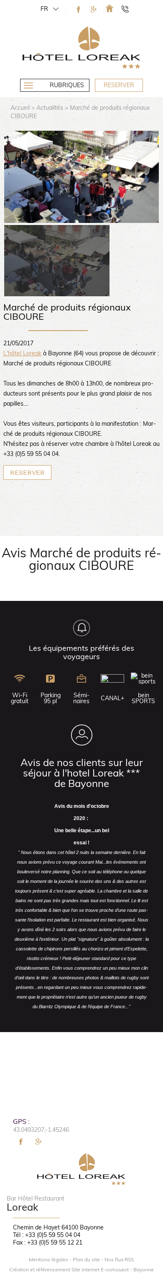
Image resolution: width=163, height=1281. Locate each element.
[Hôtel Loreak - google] (93, 9)
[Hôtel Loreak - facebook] (78, 9)
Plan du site (86, 1260)
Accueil (20, 107)
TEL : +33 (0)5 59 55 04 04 (129, 8)
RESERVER (27, 472)
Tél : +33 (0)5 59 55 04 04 (46, 1235)
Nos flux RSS (119, 1260)
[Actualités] (109, 8)
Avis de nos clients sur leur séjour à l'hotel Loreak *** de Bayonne (81, 772)
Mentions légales (48, 1260)
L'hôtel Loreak (22, 353)
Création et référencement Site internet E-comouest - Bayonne (81, 1270)
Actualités (49, 107)
